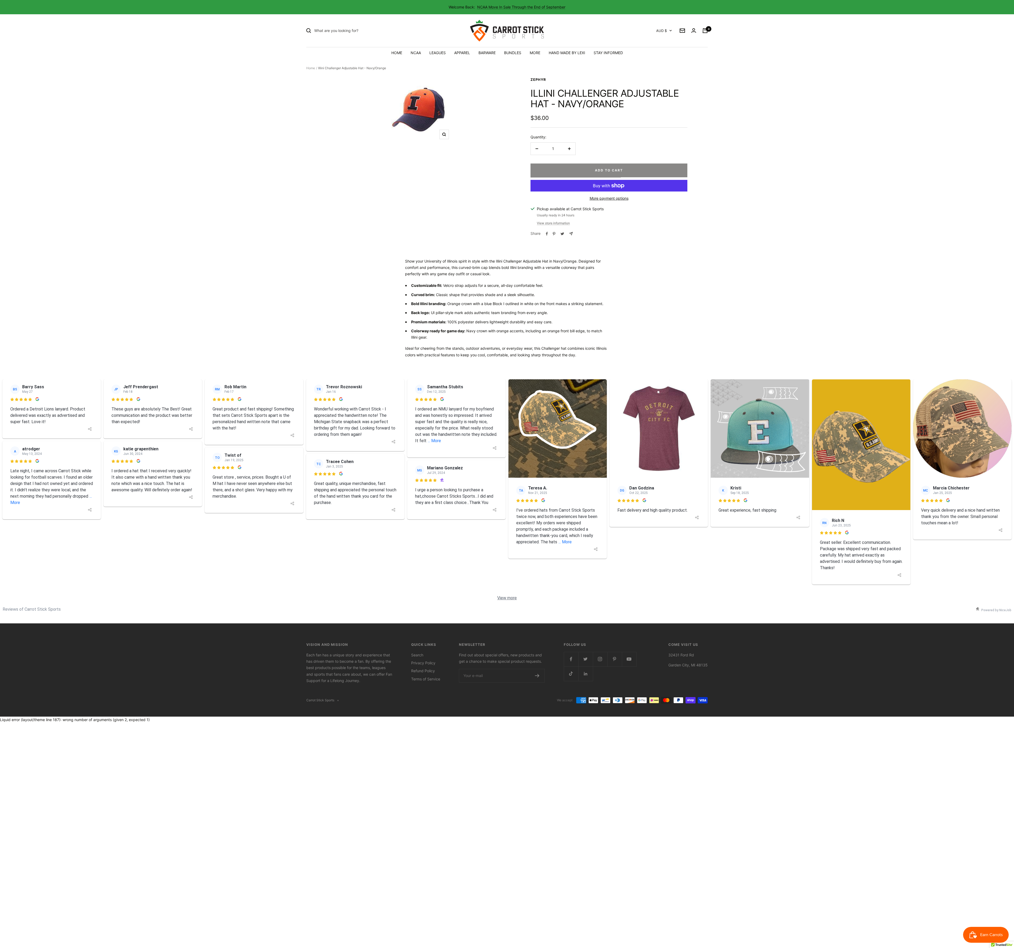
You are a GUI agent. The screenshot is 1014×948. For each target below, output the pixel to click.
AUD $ (661, 31)
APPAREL (462, 52)
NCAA (416, 52)
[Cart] (705, 30)
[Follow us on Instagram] (600, 659)
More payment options (609, 198)
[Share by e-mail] (571, 233)
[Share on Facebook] (547, 234)
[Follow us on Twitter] (585, 659)
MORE (535, 52)
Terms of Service (425, 679)
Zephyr (538, 79)
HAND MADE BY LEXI (567, 52)
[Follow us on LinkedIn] (585, 673)
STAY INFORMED (608, 52)
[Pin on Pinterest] (554, 234)
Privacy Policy (423, 663)
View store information (553, 223)
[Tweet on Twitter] (562, 234)
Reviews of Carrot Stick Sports (32, 609)
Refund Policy (423, 671)
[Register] (537, 676)
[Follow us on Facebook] (571, 659)
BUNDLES (512, 52)
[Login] (693, 30)
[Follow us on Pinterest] (614, 659)
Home (310, 68)
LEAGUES (437, 52)
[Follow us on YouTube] (629, 659)
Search (417, 655)
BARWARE (487, 52)
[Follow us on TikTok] (571, 673)
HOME (396, 52)
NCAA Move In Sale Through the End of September (521, 7)
